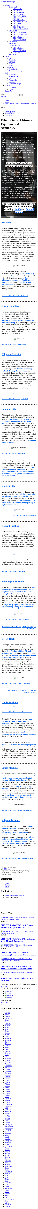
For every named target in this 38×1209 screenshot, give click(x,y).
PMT (10, 58)
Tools (6, 73)
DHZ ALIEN (17, 18)
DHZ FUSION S (18, 14)
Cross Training (13, 69)
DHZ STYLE (17, 25)
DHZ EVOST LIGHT (20, 29)
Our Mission (13, 87)
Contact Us (8, 91)
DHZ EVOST (17, 9)
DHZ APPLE (17, 10)
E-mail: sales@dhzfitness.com (14, 895)
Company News (10, 112)
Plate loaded (13, 31)
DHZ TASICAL (18, 23)
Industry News (9, 113)
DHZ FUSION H (18, 12)
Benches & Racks (14, 45)
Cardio (7, 56)
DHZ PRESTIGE (19, 20)
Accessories (13, 74)
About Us (8, 85)
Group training (9, 67)
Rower (11, 63)
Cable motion (13, 42)
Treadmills (12, 60)
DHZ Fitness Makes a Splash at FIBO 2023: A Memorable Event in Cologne (16, 967)
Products (7, 885)
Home (7, 100)
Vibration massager (15, 84)
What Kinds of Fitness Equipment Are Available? (20, 104)
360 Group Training (15, 71)
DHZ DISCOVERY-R (20, 34)
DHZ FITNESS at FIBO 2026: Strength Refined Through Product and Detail (17, 926)
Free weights (13, 80)
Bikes (11, 65)
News (11, 89)
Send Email (4, 1002)
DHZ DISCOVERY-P (20, 32)
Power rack (12, 43)
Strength (7, 5)
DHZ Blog (8, 115)
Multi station (13, 54)
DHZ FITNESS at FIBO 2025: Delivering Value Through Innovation (18, 940)
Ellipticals (12, 62)
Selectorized (13, 7)
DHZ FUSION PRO (19, 16)
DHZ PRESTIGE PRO (20, 21)
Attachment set (13, 76)
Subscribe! (4, 986)
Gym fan (12, 82)
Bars (10, 78)
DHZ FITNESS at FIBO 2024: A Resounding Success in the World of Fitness (19, 954)
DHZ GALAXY (18, 27)
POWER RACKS (19, 52)
